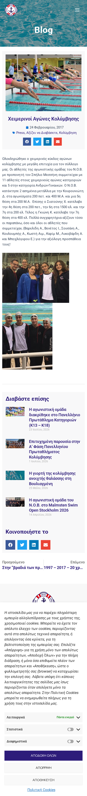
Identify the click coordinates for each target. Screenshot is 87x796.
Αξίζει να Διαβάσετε (42, 133)
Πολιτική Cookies (41, 790)
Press (20, 133)
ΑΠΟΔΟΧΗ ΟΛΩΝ (43, 755)
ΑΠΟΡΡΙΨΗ (44, 767)
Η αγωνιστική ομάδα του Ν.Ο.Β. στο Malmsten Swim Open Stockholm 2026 (53, 505)
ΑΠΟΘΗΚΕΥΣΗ (43, 780)
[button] (27, 142)
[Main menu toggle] (77, 10)
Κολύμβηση (68, 133)
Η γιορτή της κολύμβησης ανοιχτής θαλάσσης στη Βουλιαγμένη (52, 478)
